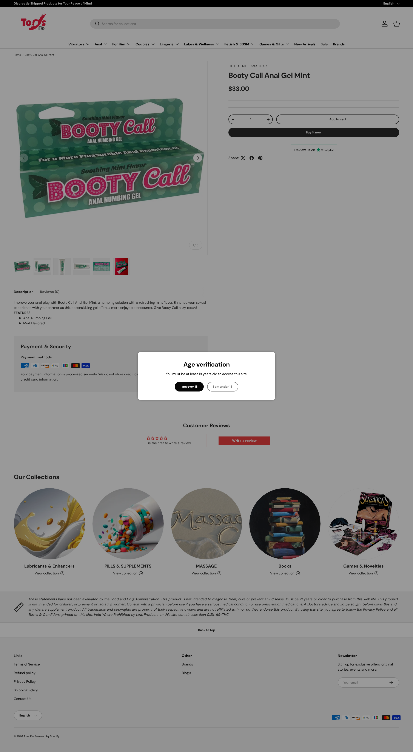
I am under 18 (222, 386)
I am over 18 (189, 386)
